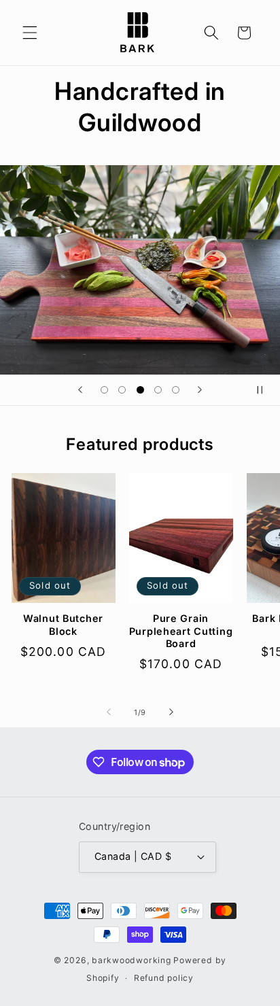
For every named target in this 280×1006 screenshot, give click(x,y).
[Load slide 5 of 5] (176, 389)
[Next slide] (200, 390)
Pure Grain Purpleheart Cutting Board (181, 630)
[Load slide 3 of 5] (140, 389)
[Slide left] (109, 712)
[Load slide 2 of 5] (121, 389)
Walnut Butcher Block (63, 624)
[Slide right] (171, 712)
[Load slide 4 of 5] (158, 389)
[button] (30, 32)
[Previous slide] (80, 390)
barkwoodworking (131, 960)
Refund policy (164, 978)
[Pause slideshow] (265, 390)
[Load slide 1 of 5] (104, 389)
